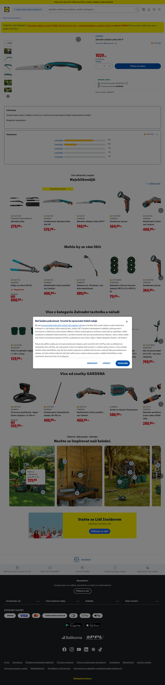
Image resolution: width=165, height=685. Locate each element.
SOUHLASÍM (123, 363)
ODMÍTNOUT (92, 363)
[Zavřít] (127, 321)
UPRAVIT (106, 363)
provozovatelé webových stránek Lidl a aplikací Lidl (62, 325)
